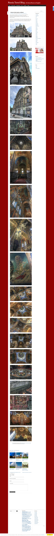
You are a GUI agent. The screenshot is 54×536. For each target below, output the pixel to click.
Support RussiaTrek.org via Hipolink (39, 60)
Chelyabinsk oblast (29, 513)
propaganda (26, 523)
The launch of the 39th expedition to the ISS (15, 472)
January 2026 (36, 518)
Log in (36, 66)
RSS (21, 5)
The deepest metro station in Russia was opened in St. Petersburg (25, 469)
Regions (37, 36)
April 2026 (36, 515)
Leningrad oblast (29, 518)
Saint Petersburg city (16, 450)
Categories (37, 13)
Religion (37, 37)
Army (36, 16)
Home (9, 5)
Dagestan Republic (29, 514)
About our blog (13, 5)
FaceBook (25, 5)
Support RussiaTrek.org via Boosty (40, 58)
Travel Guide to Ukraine (38, 61)
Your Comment (11, 483)
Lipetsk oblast (23, 519)
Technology (37, 42)
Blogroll (37, 56)
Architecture (37, 15)
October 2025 (36, 521)
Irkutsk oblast (27, 515)
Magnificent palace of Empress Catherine (12, 469)
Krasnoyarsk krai (27, 517)
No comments (11, 13)
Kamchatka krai (25, 516)
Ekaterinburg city (24, 515)
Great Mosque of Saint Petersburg (12, 459)
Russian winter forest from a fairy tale (26, 472)
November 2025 (36, 520)
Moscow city (25, 520)
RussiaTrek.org (18, 5)
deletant (13, 21)
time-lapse (28, 528)
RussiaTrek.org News (38, 38)
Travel (36, 43)
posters (24, 523)
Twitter (28, 5)
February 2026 (36, 517)
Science (37, 39)
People (36, 33)
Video (36, 44)
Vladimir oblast (26, 529)
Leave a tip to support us (38, 57)
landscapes (24, 518)
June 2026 (36, 513)
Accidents (37, 14)
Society (36, 40)
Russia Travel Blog (16, 2)
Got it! (50, 534)
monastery (26, 519)
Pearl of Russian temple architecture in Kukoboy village (25, 460)
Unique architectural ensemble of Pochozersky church (18, 460)
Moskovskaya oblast (26, 521)
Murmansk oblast (24, 522)
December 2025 (36, 519)
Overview (37, 32)
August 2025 (36, 523)
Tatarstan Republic (25, 528)
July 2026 (36, 512)
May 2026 (36, 514)
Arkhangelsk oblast (24, 512)
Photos (36, 34)
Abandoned (24, 511)
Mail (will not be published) (13, 478)
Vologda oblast (28, 530)
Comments (37, 68)
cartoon (27, 513)
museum (28, 522)
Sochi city (23, 527)
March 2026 (36, 516)
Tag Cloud (23, 510)
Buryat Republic (24, 513)
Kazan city (23, 517)
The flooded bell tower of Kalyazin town (19, 469)
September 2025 (36, 522)
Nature (36, 31)
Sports (36, 41)
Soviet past (27, 527)
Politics (36, 35)
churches (12, 450)
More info (43, 534)
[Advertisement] (24, 9)
